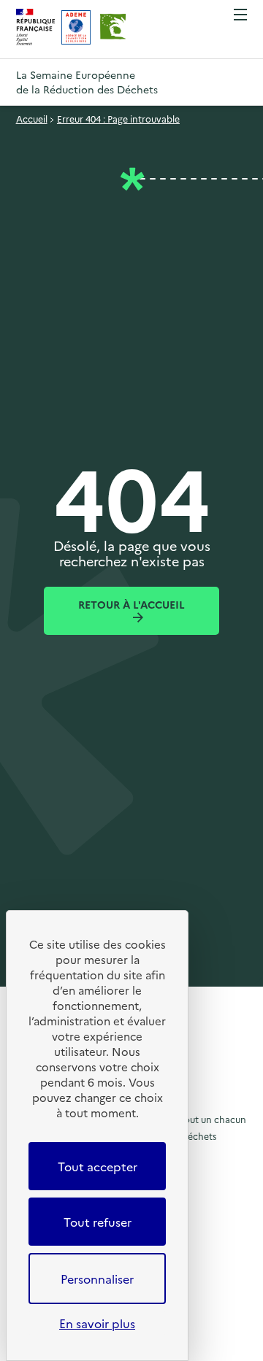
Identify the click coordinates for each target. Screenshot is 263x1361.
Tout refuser (98, 1222)
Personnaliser (97, 1279)
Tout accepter (97, 1166)
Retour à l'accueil (131, 604)
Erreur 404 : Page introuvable (118, 118)
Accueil (31, 118)
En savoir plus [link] (97, 1323)
